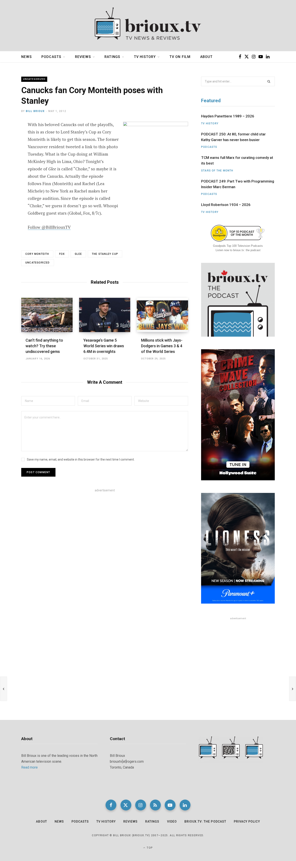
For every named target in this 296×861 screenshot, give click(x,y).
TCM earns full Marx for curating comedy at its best (237, 160)
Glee (78, 253)
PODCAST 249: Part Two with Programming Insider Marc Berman (237, 184)
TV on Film (180, 57)
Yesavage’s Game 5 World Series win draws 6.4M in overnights (103, 346)
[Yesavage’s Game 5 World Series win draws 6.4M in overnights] (104, 315)
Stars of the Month (217, 170)
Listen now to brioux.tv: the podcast (238, 250)
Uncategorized (34, 79)
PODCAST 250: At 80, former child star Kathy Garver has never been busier (233, 137)
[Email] (10, 160)
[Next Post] (292, 689)
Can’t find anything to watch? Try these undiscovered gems (44, 346)
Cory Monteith (37, 253)
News (26, 57)
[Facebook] (10, 137)
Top (149, 847)
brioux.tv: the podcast (205, 821)
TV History (145, 57)
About (206, 57)
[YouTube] (170, 805)
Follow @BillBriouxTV (49, 227)
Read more (29, 767)
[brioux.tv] (148, 25)
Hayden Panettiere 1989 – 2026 (227, 116)
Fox (62, 253)
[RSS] (155, 805)
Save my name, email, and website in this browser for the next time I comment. (81, 459)
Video (172, 821)
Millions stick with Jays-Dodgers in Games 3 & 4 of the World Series (161, 346)
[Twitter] (10, 148)
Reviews (83, 57)
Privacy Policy (247, 821)
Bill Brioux (35, 111)
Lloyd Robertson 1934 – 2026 (225, 204)
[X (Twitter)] (125, 805)
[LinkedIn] (185, 805)
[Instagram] (140, 805)
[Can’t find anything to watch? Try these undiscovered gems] (47, 315)
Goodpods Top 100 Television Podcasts (238, 245)
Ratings (112, 57)
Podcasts (51, 57)
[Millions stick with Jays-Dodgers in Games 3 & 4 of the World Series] (162, 315)
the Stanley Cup (105, 253)
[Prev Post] (3, 689)
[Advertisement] (104, 529)
